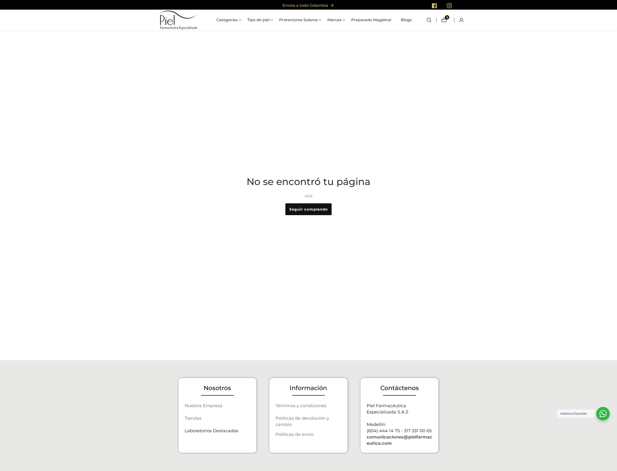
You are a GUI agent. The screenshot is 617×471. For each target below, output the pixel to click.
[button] (227, 20)
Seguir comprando (308, 209)
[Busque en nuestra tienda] (431, 20)
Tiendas (193, 418)
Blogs (406, 20)
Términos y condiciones (300, 405)
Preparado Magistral (371, 20)
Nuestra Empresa (203, 405)
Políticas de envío (294, 434)
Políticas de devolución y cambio (302, 421)
